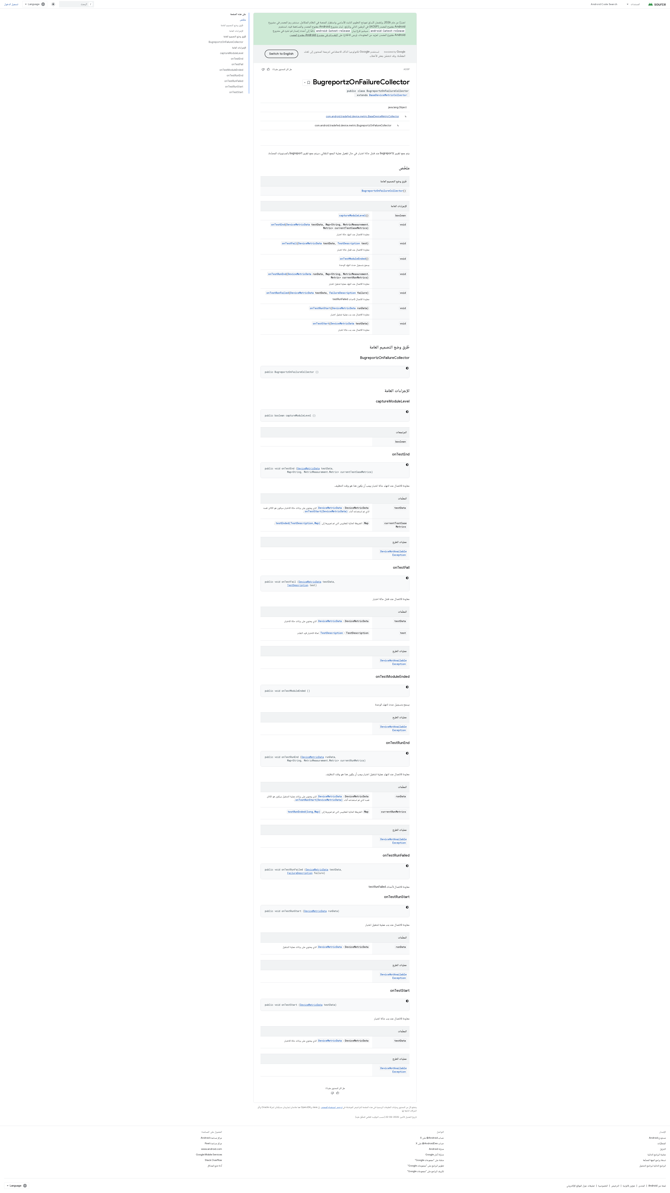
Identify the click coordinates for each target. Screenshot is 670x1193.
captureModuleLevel (352, 215)
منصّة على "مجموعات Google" (429, 1160)
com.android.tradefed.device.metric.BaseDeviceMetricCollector (362, 116)
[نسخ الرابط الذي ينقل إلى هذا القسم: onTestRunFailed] (379, 856)
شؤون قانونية (629, 1185)
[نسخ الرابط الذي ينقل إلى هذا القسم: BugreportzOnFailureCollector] (356, 358)
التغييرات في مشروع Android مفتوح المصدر (314, 35)
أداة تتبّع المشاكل (214, 1165)
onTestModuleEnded (353, 258)
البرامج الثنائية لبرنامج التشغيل (652, 1165)
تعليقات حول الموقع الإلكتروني (581, 1185)
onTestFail (289, 243)
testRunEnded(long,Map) (304, 811)
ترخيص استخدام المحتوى (331, 1107)
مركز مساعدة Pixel (213, 1143)
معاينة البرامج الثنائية (656, 1154)
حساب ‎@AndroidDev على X (430, 1143)
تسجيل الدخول (11, 4)
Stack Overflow (213, 1160)
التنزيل (663, 1148)
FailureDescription (342, 292)
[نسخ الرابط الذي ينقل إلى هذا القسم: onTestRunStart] (380, 897)
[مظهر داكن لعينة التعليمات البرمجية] (407, 368)
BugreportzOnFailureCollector (382, 190)
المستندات (635, 4)
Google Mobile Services (209, 1154)
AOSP (407, 69)
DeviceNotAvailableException (393, 553)
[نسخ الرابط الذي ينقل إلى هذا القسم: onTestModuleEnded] (372, 677)
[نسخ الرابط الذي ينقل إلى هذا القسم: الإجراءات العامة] (381, 391)
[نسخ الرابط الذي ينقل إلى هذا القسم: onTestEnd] (388, 454)
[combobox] (76, 4)
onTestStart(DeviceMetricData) (326, 511)
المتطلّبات (661, 1143)
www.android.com (211, 1148)
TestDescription (348, 243)
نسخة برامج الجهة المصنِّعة (654, 1160)
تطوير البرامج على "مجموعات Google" (426, 1165)
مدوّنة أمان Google (434, 1154)
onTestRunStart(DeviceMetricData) (319, 799)
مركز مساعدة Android (211, 1137)
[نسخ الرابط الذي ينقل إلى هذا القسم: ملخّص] (395, 168)
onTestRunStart (320, 308)
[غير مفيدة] (263, 69)
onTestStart (321, 323)
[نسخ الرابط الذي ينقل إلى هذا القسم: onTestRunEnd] (382, 743)
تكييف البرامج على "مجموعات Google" (425, 1171)
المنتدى (641, 1185)
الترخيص (615, 1185)
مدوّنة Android (436, 1148)
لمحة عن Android (657, 1185)
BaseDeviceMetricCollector (388, 95)
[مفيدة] (268, 69)
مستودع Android (657, 1137)
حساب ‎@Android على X (432, 1137)
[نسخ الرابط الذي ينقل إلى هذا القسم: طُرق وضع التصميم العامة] (366, 347)
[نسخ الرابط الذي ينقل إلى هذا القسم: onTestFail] (389, 568)
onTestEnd (278, 224)
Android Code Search (604, 4)
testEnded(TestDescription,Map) (298, 523)
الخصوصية (603, 1185)
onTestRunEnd (277, 274)
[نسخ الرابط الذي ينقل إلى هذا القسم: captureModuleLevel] (372, 402)
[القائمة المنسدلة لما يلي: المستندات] (626, 4)
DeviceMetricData (298, 224)
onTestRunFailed (277, 292)
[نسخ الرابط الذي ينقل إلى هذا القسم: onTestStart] (386, 991)
